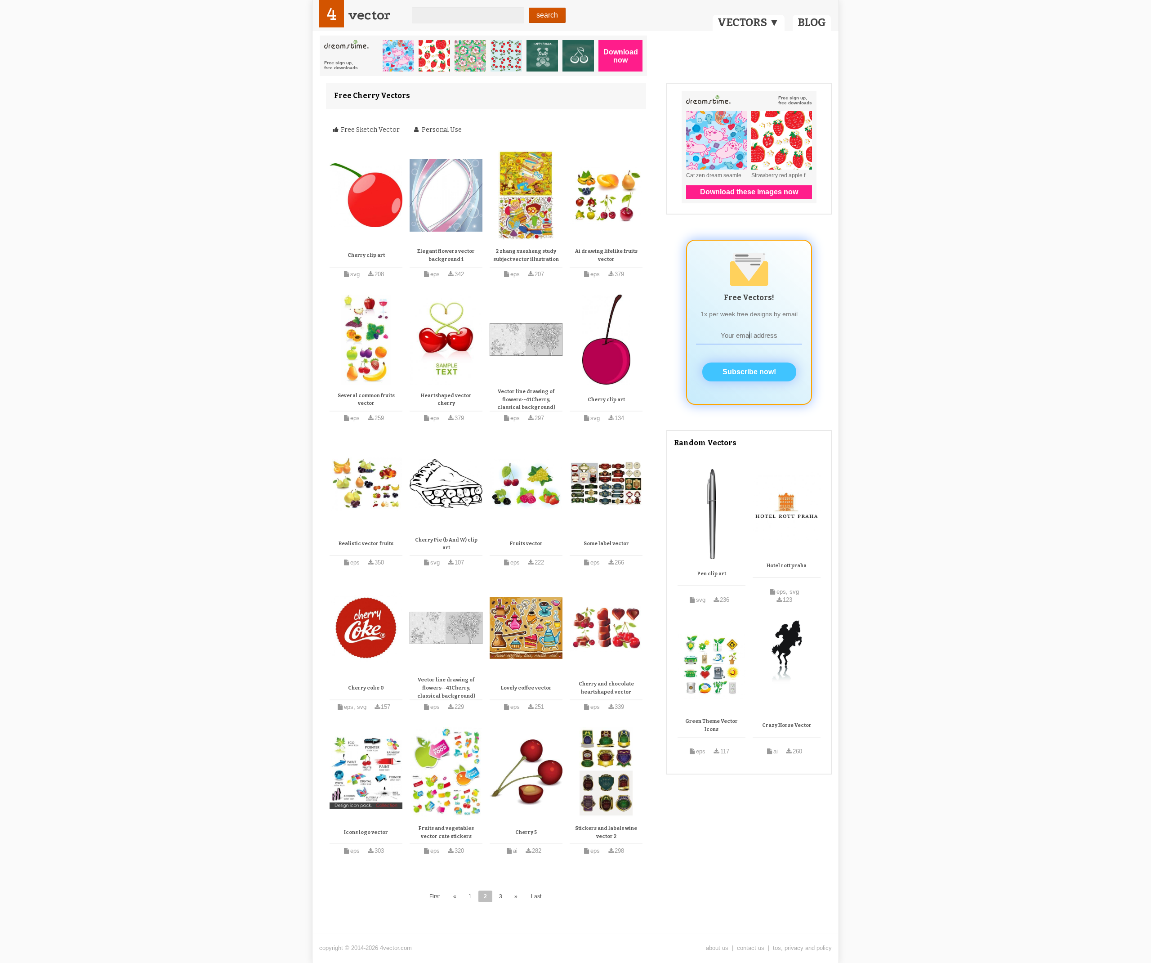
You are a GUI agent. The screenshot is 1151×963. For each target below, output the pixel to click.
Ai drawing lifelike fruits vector (606, 255)
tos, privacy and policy (802, 948)
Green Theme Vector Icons (711, 725)
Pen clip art (711, 574)
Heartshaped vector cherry (446, 400)
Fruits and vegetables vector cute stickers (446, 832)
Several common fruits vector (366, 400)
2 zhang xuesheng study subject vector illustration (526, 255)
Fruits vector (526, 543)
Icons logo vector (366, 832)
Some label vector (606, 543)
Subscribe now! (749, 372)
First (434, 896)
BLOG (812, 22)
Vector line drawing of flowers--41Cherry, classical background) (526, 399)
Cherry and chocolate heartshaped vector (606, 688)
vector (369, 15)
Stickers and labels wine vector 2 (606, 832)
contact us (750, 948)
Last (536, 896)
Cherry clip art (366, 255)
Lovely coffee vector (526, 688)
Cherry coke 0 (366, 688)
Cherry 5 (526, 832)
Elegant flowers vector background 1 (446, 255)
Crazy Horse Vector (787, 725)
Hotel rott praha (787, 566)
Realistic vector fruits (366, 543)
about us (717, 948)
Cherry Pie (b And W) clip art (446, 544)
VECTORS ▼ (749, 22)
